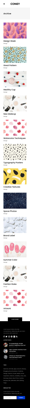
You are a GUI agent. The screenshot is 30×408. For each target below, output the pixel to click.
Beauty (24, 369)
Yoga (4, 383)
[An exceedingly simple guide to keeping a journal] (5, 345)
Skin (9, 380)
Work (18, 380)
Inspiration (6, 376)
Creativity (20, 371)
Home (22, 373)
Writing (22, 380)
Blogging (6, 371)
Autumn (19, 369)
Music (10, 378)
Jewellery (17, 376)
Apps (15, 369)
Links (21, 376)
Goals (14, 373)
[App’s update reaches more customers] (5, 351)
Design (5, 43)
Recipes (5, 380)
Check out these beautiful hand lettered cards (17, 356)
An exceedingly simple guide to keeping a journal (17, 344)
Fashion (10, 373)
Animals (11, 369)
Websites (13, 380)
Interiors (12, 376)
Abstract (5, 369)
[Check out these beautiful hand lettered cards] (5, 357)
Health (18, 373)
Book (10, 371)
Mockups (6, 378)
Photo (17, 378)
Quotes (21, 378)
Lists (25, 376)
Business (14, 371)
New (14, 378)
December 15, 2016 (13, 346)
